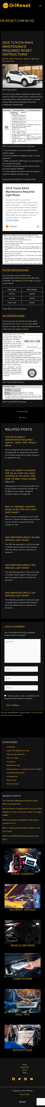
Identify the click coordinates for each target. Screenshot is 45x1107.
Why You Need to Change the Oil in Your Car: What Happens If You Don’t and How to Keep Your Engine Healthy (20, 476)
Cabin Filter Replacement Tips (18, 751)
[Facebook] (13, 1079)
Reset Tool (25, 1067)
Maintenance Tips (13, 765)
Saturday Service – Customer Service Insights (24, 769)
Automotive (18, 59)
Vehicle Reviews (13, 784)
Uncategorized (12, 776)
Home (24, 1065)
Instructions (10, 61)
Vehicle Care (11, 780)
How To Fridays (12, 758)
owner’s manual (21, 324)
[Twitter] (19, 1079)
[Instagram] (25, 1079)
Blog (24, 1072)
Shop (25, 1070)
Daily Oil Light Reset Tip (16, 754)
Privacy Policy (24, 1094)
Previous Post (22, 412)
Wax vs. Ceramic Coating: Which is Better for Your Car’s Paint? (20, 509)
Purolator (25, 281)
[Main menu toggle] (40, 5)
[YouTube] (31, 1079)
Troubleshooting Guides (16, 773)
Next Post (22, 417)
